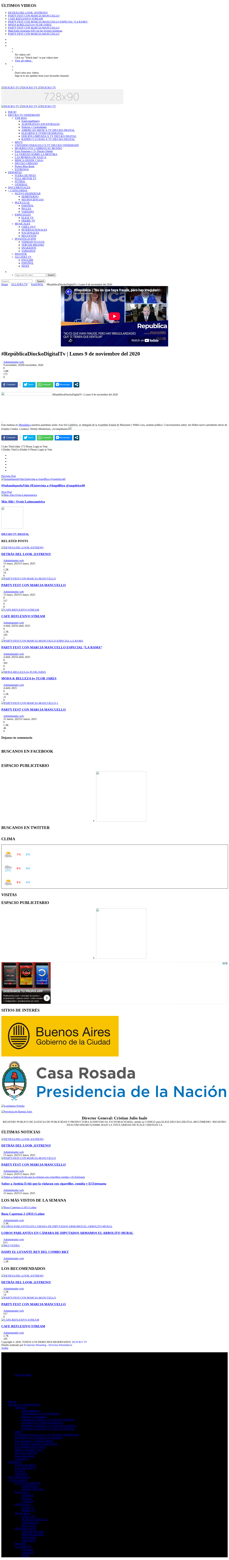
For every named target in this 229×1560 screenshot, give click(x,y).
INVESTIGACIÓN (25, 238)
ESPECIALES (23, 214)
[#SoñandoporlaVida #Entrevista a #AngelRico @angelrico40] (33, 479)
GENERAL (21, 184)
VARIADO (27, 211)
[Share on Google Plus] (9, 461)
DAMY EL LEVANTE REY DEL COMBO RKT (35, 1252)
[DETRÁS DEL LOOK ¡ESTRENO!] (22, 547)
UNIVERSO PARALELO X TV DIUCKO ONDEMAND (47, 145)
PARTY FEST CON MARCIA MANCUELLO (34, 15)
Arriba (4, 1348)
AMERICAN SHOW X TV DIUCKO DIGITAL (48, 130)
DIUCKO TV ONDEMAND (24, 115)
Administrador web (13, 362)
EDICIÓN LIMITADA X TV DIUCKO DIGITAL (48, 136)
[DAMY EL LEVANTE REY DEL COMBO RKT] (10, 1245)
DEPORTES (15, 172)
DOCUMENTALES (19, 187)
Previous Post (8, 476)
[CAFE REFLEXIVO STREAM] (20, 609)
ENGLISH (27, 260)
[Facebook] (9, 39)
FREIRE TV (28, 220)
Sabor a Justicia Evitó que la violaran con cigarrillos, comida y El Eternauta (53, 1183)
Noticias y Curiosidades (34, 127)
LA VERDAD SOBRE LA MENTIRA (36, 154)
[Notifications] (9, 63)
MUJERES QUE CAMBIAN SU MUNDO (38, 148)
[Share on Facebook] (9, 455)
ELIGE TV (27, 217)
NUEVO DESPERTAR (28, 193)
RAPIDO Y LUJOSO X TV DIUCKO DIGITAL (48, 139)
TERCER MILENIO (32, 244)
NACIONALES (30, 232)
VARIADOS (28, 250)
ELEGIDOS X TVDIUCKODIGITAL (42, 133)
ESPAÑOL (27, 205)
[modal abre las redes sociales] (76, 384)
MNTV (19, 142)
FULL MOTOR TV (25, 178)
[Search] (9, 271)
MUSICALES (22, 223)
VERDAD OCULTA (33, 241)
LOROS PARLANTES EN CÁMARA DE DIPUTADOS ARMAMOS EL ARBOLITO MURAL (67, 1233)
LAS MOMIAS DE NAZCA (30, 157)
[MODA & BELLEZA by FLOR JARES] (23, 672)
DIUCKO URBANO (26, 163)
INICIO (12, 112)
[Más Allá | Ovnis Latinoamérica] (19, 495)
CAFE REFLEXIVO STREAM (25, 18)
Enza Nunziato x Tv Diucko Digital (34, 151)
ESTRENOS (22, 169)
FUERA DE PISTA (25, 175)
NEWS (25, 266)
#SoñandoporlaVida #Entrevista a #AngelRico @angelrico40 (43, 485)
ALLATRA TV (23, 257)
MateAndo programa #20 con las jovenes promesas (35, 30)
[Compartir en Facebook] (9, 384)
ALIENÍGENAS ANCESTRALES (40, 124)
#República (25, 424)
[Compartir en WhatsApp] (45, 384)
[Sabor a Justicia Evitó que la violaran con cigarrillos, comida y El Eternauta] (43, 1177)
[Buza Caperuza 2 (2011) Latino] (18, 1207)
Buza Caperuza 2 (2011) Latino (23, 1214)
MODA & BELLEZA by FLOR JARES (29, 24)
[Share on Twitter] (9, 458)
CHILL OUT (28, 226)
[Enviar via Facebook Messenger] (63, 384)
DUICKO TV (79, 1342)
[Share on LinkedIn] (9, 464)
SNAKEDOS (28, 247)
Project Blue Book (24, 166)
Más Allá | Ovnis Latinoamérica (23, 501)
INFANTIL (21, 254)
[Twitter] (9, 42)
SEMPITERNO (30, 196)
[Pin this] (9, 470)
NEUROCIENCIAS (32, 199)
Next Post (6, 492)
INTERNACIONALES (34, 229)
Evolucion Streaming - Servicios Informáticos (48, 1345)
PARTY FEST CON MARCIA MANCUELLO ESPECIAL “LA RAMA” (48, 21)
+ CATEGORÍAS (17, 190)
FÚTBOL (20, 181)
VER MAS (21, 118)
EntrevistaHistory (30, 121)
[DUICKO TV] (28, 87)
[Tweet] (29, 384)
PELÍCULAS (22, 202)
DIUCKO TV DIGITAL (15, 534)
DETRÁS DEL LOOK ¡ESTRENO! (28, 12)
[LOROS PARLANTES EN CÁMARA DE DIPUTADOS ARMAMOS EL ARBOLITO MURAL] (56, 1226)
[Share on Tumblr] (9, 467)
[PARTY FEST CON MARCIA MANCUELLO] (28, 578)
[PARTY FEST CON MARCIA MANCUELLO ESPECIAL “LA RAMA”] (42, 640)
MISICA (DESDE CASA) (29, 160)
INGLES (26, 208)
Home (4, 284)
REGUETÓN (28, 235)
